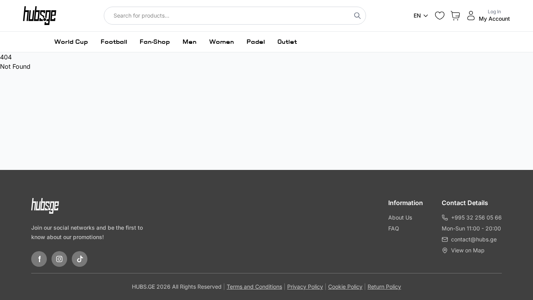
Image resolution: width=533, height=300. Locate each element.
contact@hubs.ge (474, 239)
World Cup (71, 41)
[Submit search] (357, 16)
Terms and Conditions (254, 286)
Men (190, 41)
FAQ (393, 228)
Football (114, 41)
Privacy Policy (305, 286)
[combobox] (235, 16)
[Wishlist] (439, 15)
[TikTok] (79, 259)
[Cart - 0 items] (455, 15)
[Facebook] (39, 259)
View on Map (468, 250)
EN (417, 15)
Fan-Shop (155, 41)
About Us (400, 217)
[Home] (39, 15)
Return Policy (384, 286)
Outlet (287, 41)
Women (221, 41)
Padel (256, 41)
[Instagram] (59, 259)
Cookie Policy (345, 286)
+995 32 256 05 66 (476, 217)
